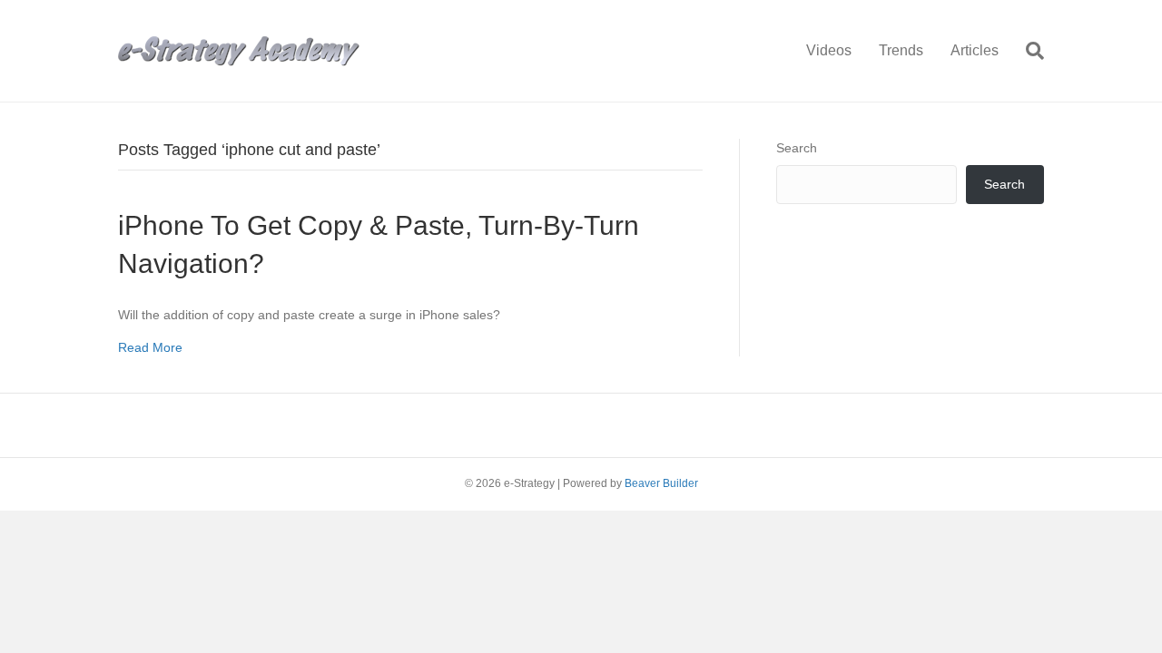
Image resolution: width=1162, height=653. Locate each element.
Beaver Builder (661, 483)
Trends (901, 50)
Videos (829, 50)
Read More (150, 347)
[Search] (1028, 51)
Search (796, 148)
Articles (974, 50)
